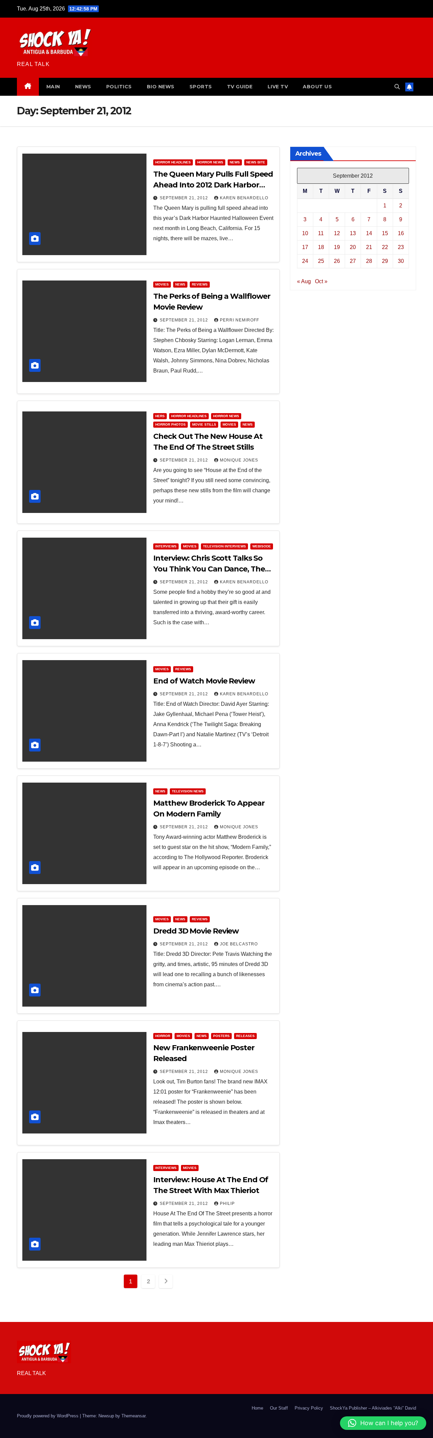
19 (337, 247)
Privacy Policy (309, 1408)
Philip (227, 1203)
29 (385, 261)
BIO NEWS (161, 87)
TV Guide (240, 87)
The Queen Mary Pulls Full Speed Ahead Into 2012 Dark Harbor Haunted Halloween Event (213, 185)
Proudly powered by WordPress (48, 1415)
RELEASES (245, 1036)
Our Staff (279, 1408)
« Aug (304, 281)
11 (321, 233)
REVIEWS (200, 284)
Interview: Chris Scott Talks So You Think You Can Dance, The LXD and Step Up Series (209, 569)
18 (321, 247)
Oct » (321, 281)
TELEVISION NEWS (188, 791)
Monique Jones (239, 460)
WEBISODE (261, 546)
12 (337, 233)
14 (369, 233)
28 (369, 261)
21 (369, 247)
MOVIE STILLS (204, 424)
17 (305, 247)
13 (353, 233)
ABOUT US (317, 87)
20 (353, 247)
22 (385, 247)
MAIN (53, 87)
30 (401, 261)
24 (305, 261)
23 (401, 247)
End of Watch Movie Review (204, 681)
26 (337, 261)
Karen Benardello (244, 198)
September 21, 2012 (184, 198)
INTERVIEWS (166, 546)
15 (385, 233)
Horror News (210, 162)
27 (353, 261)
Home (257, 1408)
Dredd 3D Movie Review (196, 931)
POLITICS (119, 87)
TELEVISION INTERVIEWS (224, 546)
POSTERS (221, 1036)
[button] (397, 87)
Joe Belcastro (239, 944)
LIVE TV (278, 87)
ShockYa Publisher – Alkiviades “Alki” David (373, 1408)
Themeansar (133, 1415)
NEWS (83, 87)
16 (401, 233)
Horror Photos (170, 424)
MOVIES (162, 284)
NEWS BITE (255, 162)
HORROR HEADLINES (173, 162)
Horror (162, 1036)
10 (305, 233)
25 (321, 261)
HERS (160, 416)
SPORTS (200, 87)
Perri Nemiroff (239, 320)
